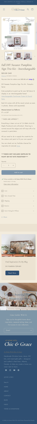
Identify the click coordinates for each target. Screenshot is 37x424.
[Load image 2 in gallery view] (18, 56)
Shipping (3, 76)
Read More (12, 273)
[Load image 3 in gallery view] (28, 56)
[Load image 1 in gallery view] (9, 56)
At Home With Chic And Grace (15, 420)
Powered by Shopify (29, 420)
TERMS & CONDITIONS (11, 409)
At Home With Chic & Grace (13, 352)
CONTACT (7, 396)
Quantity (3, 161)
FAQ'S (6, 404)
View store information (11, 184)
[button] (4, 9)
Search (6, 382)
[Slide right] (35, 56)
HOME (6, 387)
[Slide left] (2, 56)
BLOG (6, 400)
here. (18, 146)
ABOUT (6, 391)
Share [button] (5, 217)
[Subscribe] (31, 330)
